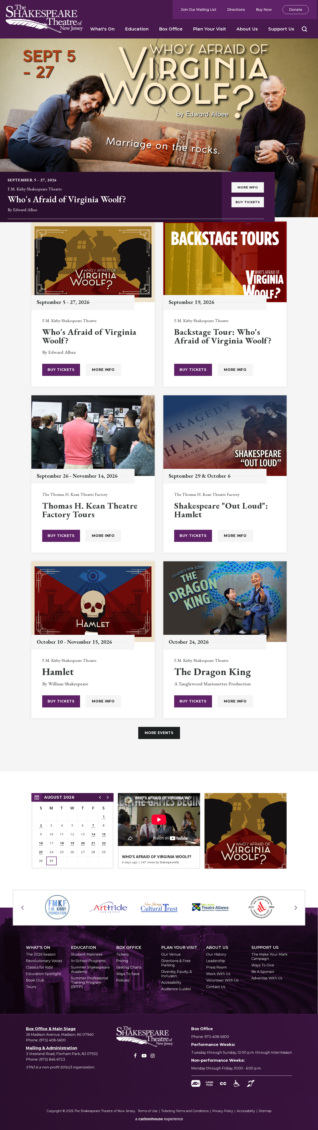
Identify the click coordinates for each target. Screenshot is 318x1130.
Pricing (122, 961)
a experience (159, 1119)
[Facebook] (135, 1057)
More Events (159, 733)
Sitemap (265, 1111)
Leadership (215, 961)
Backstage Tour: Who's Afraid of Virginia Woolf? (223, 336)
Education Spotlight (43, 974)
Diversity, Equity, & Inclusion (176, 974)
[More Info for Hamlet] (93, 601)
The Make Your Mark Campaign (269, 956)
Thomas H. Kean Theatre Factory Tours (90, 510)
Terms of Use (147, 1111)
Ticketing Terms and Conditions (185, 1111)
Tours (31, 987)
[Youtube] (144, 1057)
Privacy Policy (222, 1111)
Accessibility (171, 982)
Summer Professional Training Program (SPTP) (89, 982)
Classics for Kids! (39, 967)
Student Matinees (86, 954)
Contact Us (215, 987)
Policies (122, 980)
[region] (72, 831)
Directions (236, 10)
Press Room (216, 967)
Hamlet (58, 671)
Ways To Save (128, 974)
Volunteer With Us (222, 980)
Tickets (122, 954)
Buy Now (264, 10)
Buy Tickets (248, 202)
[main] (159, 437)
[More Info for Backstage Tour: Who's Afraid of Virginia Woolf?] (225, 262)
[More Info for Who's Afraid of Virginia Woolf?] (159, 127)
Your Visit (179, 947)
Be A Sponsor (263, 972)
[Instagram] (152, 1057)
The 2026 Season (41, 954)
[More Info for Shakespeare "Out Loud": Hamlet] (225, 435)
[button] (304, 29)
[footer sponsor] (57, 907)
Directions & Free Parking (176, 963)
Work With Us (218, 974)
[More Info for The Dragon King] (225, 601)
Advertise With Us (266, 978)
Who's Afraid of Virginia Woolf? (67, 199)
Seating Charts (128, 967)
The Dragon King (212, 671)
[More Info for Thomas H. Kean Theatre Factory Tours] (93, 435)
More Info (248, 187)
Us (217, 947)
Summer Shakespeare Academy (90, 969)
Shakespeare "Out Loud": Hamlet (221, 510)
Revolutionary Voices (44, 961)
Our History (216, 954)
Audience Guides (176, 989)
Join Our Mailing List (198, 10)
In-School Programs (88, 961)
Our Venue (171, 954)
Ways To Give (262, 965)
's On (38, 947)
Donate (295, 10)
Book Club (35, 980)
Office (128, 947)
